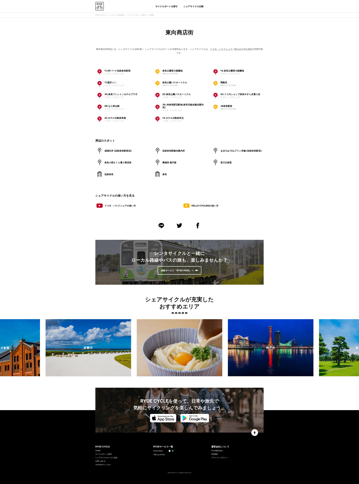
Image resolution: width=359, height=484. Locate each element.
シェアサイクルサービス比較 (106, 458)
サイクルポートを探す (166, 6)
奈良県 (151, 15)
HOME (97, 451)
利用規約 (214, 454)
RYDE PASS (158, 451)
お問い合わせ (100, 461)
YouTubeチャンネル (103, 465)
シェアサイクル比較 (193, 6)
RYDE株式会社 (217, 451)
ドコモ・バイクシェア (221, 49)
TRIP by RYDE (159, 455)
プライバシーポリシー (219, 458)
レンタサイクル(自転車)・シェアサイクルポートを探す (127, 15)
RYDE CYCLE (100, 15)
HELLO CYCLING (243, 49)
